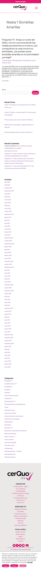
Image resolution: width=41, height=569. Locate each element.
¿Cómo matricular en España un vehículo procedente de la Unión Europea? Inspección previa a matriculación (19, 161)
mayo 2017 (7, 323)
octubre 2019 (8, 264)
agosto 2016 (7, 346)
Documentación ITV (9, 401)
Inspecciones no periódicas (12, 419)
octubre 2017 (8, 311)
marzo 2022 (7, 208)
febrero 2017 (7, 329)
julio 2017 (6, 317)
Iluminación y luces (29, 60)
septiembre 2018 (9, 290)
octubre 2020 (8, 241)
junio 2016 (7, 352)
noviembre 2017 (8, 308)
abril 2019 (7, 279)
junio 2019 (7, 273)
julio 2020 (7, 249)
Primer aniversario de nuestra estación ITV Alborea (18, 120)
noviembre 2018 (8, 285)
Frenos (6, 407)
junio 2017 (7, 320)
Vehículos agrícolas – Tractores (13, 451)
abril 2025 (7, 185)
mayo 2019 (7, 276)
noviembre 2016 (8, 337)
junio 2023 (7, 194)
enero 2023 (7, 202)
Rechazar (14, 566)
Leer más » (5, 81)
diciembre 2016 (8, 334)
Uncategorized (8, 448)
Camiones (7, 392)
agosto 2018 (7, 293)
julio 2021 (7, 220)
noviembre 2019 (8, 261)
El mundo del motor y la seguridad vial (14, 404)
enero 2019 (7, 282)
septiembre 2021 (9, 214)
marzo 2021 (7, 229)
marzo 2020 (7, 252)
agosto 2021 (7, 217)
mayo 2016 (7, 355)
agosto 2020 (7, 246)
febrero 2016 (7, 364)
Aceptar (6, 566)
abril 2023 (7, 197)
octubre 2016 (8, 340)
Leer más (30, 562)
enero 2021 (7, 235)
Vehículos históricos (10, 457)
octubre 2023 (8, 188)
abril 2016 (7, 358)
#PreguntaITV (17, 60)
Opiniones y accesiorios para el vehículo (15, 430)
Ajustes (23, 566)
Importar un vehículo (10, 413)
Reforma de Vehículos (10, 433)
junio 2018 (7, 299)
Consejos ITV (8, 398)
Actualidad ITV (8, 386)
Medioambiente (8, 422)
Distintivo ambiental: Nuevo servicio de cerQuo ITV (18, 132)
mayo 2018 (7, 302)
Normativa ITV (8, 428)
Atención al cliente (20, 1)
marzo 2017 (7, 326)
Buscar (4, 89)
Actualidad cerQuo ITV (10, 384)
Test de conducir (9, 439)
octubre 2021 (8, 211)
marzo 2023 (7, 199)
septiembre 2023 (9, 191)
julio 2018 (7, 296)
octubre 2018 (8, 288)
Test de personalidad (10, 442)
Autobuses (7, 389)
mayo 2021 (7, 226)
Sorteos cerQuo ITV (9, 436)
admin (6, 151)
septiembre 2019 (9, 267)
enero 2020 (7, 258)
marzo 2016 (7, 361)
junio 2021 (7, 223)
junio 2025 (7, 182)
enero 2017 (7, 332)
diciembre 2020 (8, 238)
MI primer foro (14, 151)
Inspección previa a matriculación (13, 416)
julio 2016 (7, 349)
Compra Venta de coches (11, 395)
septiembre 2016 (9, 343)
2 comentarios (7, 60)
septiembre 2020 (9, 243)
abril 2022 (7, 205)
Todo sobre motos (9, 445)
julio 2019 (7, 270)
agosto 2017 (7, 314)
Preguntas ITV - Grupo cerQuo (12, 153)
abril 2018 (7, 305)
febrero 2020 (8, 255)
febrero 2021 (7, 232)
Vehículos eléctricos (10, 454)
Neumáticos (7, 425)
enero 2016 (7, 367)
